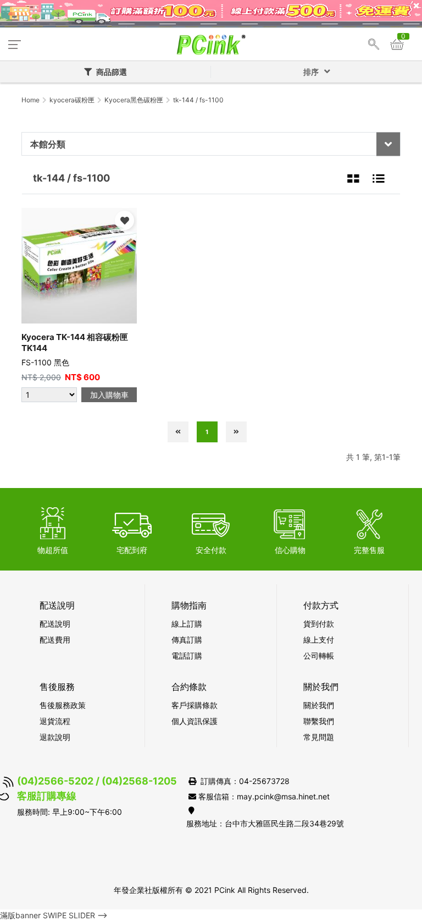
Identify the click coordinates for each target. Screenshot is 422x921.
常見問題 (318, 737)
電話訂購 (186, 655)
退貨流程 (55, 721)
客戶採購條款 (194, 705)
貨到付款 (318, 623)
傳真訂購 (186, 639)
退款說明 (55, 737)
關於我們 (318, 705)
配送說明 (55, 623)
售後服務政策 (63, 705)
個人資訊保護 (194, 721)
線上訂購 (186, 623)
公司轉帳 (318, 655)
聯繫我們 (318, 721)
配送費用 (55, 639)
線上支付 (318, 639)
